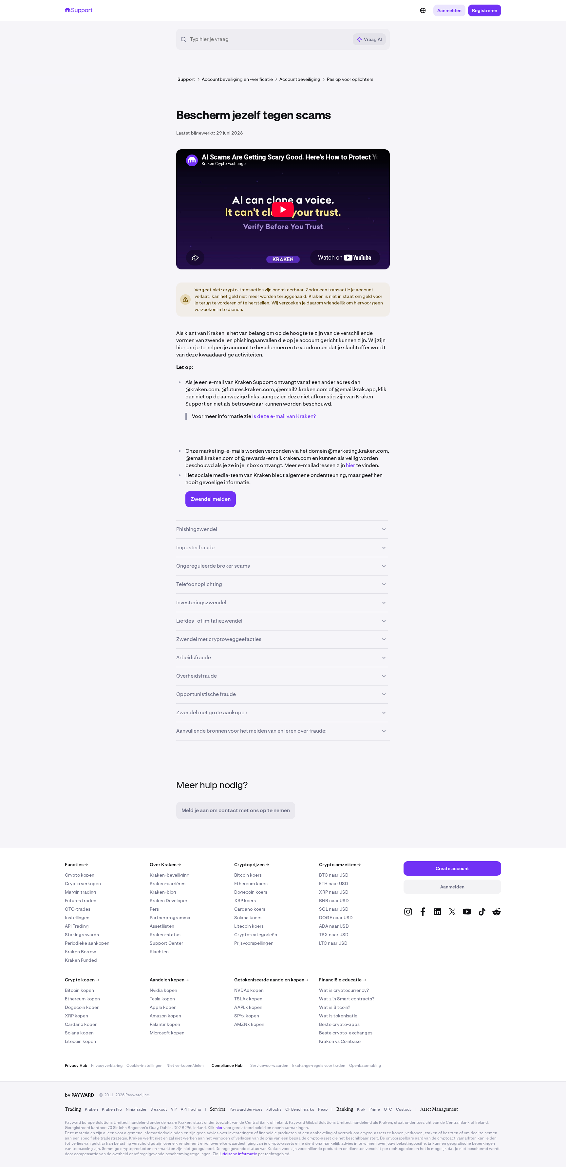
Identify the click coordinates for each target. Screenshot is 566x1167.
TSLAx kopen (248, 999)
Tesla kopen (162, 999)
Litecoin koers (249, 926)
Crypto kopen (79, 875)
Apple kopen (163, 1007)
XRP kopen (76, 1016)
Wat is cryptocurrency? (344, 990)
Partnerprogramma (170, 918)
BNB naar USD (334, 900)
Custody (403, 1109)
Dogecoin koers (250, 892)
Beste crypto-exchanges (345, 1033)
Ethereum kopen (82, 999)
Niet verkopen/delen (185, 1065)
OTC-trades (77, 909)
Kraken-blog (163, 892)
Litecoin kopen (80, 1041)
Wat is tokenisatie (338, 1016)
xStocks (273, 1109)
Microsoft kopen (167, 1033)
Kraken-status (165, 935)
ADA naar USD (334, 926)
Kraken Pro (112, 1109)
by (79, 1095)
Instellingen (77, 918)
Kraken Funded (81, 960)
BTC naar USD (334, 875)
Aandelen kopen (169, 980)
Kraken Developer (168, 900)
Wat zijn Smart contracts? (346, 999)
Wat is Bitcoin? (334, 1007)
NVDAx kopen (249, 990)
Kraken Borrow (80, 952)
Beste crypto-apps (339, 1024)
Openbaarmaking (365, 1065)
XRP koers (245, 900)
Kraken (91, 1109)
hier (350, 465)
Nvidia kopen (163, 990)
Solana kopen (79, 1033)
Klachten (159, 952)
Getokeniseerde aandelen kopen (271, 980)
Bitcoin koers (248, 875)
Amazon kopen (165, 1016)
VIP (174, 1109)
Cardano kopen (81, 1024)
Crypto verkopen (83, 883)
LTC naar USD (333, 943)
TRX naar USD (334, 935)
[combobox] (269, 39)
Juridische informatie (238, 1154)
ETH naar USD (333, 883)
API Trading (77, 926)
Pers (154, 909)
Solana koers (247, 918)
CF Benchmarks (299, 1109)
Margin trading (80, 892)
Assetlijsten (162, 926)
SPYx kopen (246, 1016)
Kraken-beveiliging (170, 875)
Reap (323, 1109)
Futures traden (80, 900)
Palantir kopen (165, 1024)
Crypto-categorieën (255, 935)
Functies (76, 864)
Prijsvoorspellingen (254, 943)
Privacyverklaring (107, 1065)
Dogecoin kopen (82, 1007)
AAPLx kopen (248, 1007)
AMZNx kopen (249, 1024)
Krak (361, 1109)
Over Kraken (165, 864)
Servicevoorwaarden (269, 1065)
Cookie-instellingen (144, 1065)
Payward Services (246, 1109)
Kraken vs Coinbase (340, 1041)
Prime (374, 1109)
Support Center (166, 943)
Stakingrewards (82, 935)
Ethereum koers (251, 883)
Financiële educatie (342, 980)
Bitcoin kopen (79, 990)
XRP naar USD (334, 892)
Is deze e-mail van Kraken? (284, 416)
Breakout (158, 1109)
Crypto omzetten (340, 864)
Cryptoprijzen (251, 864)
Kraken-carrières (167, 883)
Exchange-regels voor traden (318, 1065)
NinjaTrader (136, 1109)
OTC (388, 1109)
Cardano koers (249, 909)
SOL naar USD (334, 909)
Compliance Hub (227, 1065)
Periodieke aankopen (87, 943)
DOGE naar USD (336, 918)
